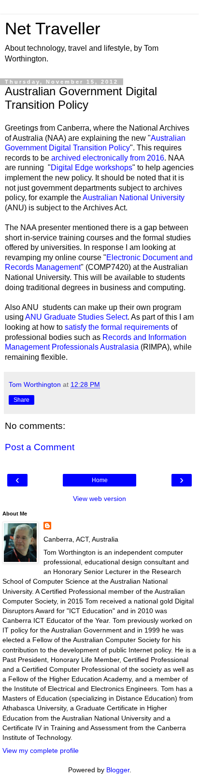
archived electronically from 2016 (107, 158)
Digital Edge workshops (91, 167)
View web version (99, 498)
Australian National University (134, 197)
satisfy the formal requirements (117, 327)
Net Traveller (52, 28)
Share (21, 400)
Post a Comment (39, 447)
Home (100, 480)
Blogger (117, 770)
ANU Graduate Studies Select (76, 317)
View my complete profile (40, 750)
